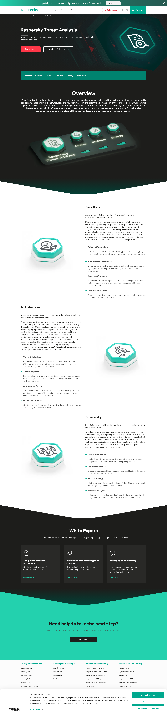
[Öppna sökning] (127, 10)
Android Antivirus (58, 668)
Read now (27, 577)
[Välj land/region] (122, 10)
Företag (53, 10)
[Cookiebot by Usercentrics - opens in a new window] (15, 709)
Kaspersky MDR (124, 675)
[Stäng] (164, 3)
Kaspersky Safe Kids (27, 679)
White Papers (81, 76)
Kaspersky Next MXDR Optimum (96, 682)
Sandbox (49, 76)
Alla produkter (90, 686)
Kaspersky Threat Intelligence (128, 682)
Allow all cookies (148, 695)
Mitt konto (139, 10)
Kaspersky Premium (27, 675)
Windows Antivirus (59, 679)
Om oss (73, 10)
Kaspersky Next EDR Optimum (95, 675)
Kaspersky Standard (27, 668)
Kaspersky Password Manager (30, 686)
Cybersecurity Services (126, 672)
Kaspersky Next (124, 668)
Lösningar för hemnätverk (31, 663)
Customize (146, 702)
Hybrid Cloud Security (126, 686)
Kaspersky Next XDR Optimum (95, 679)
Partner (63, 10)
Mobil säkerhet (58, 675)
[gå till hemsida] (30, 9)
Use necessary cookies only (148, 708)
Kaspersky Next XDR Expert (127, 679)
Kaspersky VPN (25, 682)
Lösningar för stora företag (130, 663)
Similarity (70, 76)
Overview (38, 76)
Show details (35, 709)
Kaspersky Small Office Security (96, 668)
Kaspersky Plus (25, 672)
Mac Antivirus (57, 672)
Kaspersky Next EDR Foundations (96, 672)
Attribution (59, 76)
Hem (44, 10)
